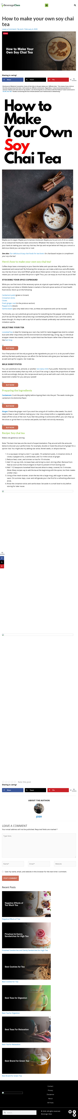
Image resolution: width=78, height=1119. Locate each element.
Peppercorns (7, 306)
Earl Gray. (9, 340)
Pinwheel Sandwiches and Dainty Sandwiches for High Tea (25, 950)
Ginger (5, 411)
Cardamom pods (8, 295)
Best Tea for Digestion (11, 1013)
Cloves (4, 300)
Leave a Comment (9, 29)
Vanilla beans (7, 308)
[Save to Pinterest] (2, 566)
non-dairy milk (42, 369)
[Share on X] (2, 562)
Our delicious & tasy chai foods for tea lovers (27, 253)
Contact (50, 1086)
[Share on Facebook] (2, 558)
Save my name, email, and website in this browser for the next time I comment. (36, 871)
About (50, 1099)
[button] (46, 5)
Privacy (50, 1090)
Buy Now (10, 348)
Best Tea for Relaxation (11, 1044)
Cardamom (6, 395)
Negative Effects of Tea (11, 919)
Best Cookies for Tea (10, 981)
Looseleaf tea (7, 332)
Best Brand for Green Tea (12, 1076)
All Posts (50, 1103)
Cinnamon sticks (8, 298)
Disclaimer (50, 1094)
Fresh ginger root (9, 303)
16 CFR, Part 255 (7, 91)
